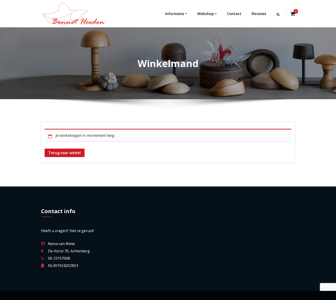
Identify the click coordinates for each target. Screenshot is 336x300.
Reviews (259, 13)
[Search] (278, 18)
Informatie (174, 13)
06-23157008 (59, 258)
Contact (234, 13)
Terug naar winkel (64, 152)
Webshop (205, 13)
